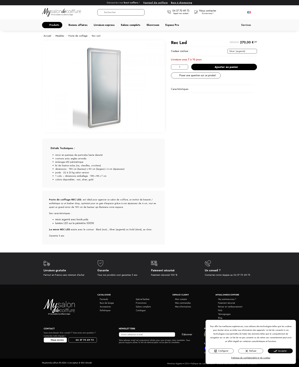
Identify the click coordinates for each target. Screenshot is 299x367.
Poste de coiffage (78, 35)
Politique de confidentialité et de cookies (250, 357)
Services (246, 25)
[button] (52, 25)
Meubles (59, 35)
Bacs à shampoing (181, 2)
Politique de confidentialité (203, 363)
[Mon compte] (235, 12)
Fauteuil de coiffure (155, 2)
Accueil (47, 35)
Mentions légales (174, 363)
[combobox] (121, 12)
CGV (186, 363)
